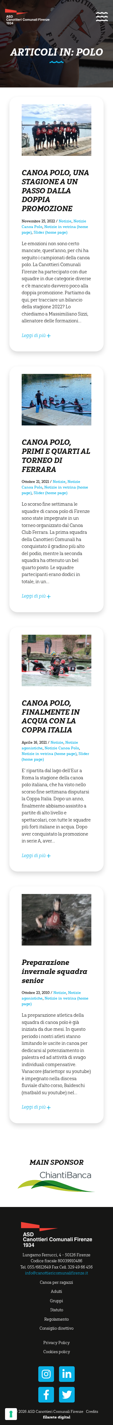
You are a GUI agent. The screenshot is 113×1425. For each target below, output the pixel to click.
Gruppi (56, 1300)
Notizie (65, 221)
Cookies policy (56, 1351)
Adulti (56, 1291)
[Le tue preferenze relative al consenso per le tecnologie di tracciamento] (11, 1414)
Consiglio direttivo (56, 1328)
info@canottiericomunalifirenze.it (56, 1273)
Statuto (56, 1310)
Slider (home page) (50, 232)
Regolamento (56, 1319)
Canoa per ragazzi (56, 1282)
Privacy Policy (56, 1342)
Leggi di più (34, 335)
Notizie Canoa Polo (62, 748)
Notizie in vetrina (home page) (49, 754)
